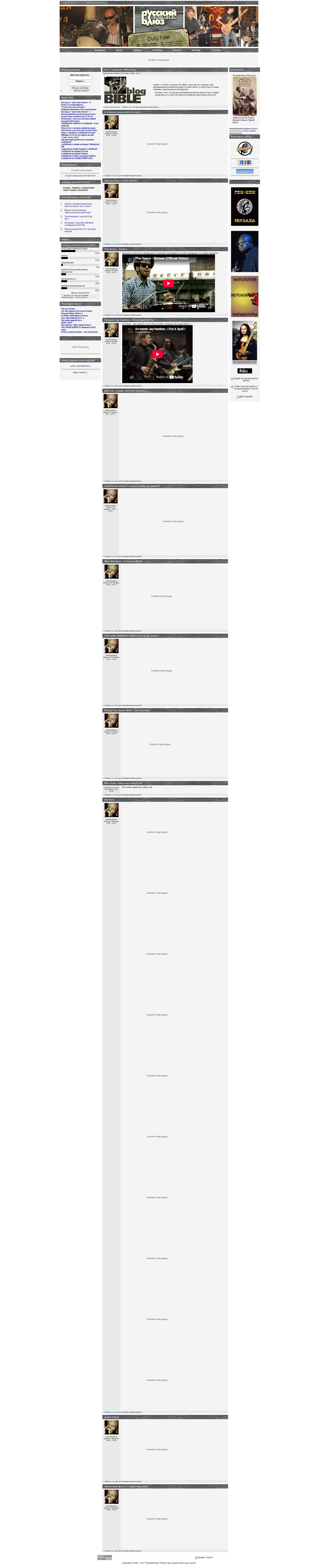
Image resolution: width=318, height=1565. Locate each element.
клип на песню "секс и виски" (78, 206)
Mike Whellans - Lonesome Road (123, 561)
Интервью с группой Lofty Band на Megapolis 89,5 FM (79, 224)
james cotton (112, 1417)
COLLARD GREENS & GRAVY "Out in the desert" (132, 635)
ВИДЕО (137, 50)
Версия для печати (112, 107)
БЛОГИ (177, 50)
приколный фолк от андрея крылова (126, 1486)
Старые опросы (81, 297)
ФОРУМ (196, 50)
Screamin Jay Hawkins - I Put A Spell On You (129, 320)
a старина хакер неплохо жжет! (123, 112)
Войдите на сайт (70, 295)
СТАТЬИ (215, 50)
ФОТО (119, 50)
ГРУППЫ (157, 50)
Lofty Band (76, 204)
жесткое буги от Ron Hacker (121, 180)
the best (109, 799)
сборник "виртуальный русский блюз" (78, 211)
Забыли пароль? (81, 91)
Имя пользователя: (80, 75)
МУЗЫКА (100, 50)
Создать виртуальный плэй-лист (80, 176)
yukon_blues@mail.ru (80, 366)
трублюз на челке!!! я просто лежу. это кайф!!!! (132, 486)
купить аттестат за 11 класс (243, 129)
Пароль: (80, 81)
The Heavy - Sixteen (116, 249)
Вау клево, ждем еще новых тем (123, 783)
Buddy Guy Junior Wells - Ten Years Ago (127, 710)
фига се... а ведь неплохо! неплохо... (126, 390)
